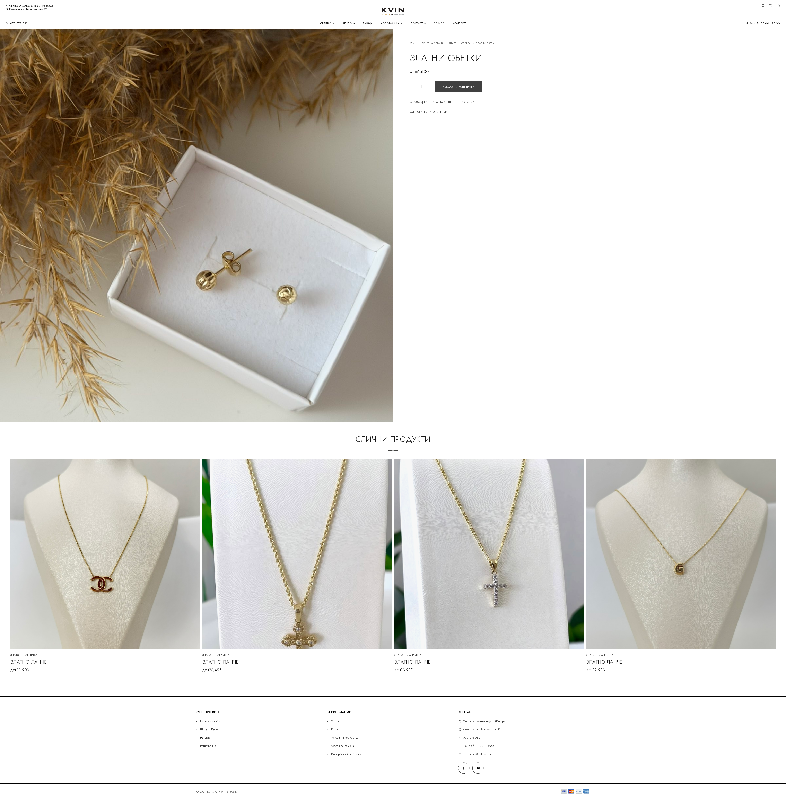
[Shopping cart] (778, 6)
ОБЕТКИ (466, 43)
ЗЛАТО (347, 23)
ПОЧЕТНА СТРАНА (432, 43)
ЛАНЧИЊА (31, 655)
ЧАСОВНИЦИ (390, 23)
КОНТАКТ (459, 23)
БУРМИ (368, 23)
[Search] (763, 6)
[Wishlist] (770, 6)
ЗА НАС (439, 23)
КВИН (413, 43)
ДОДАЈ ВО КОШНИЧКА (458, 87)
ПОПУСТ (417, 23)
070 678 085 (19, 23)
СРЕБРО (326, 23)
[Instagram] (478, 768)
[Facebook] (464, 768)
